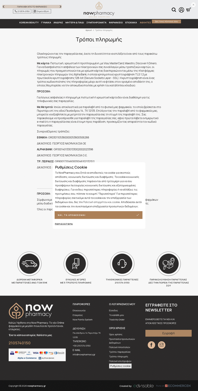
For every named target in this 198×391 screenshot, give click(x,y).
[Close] (193, 4)
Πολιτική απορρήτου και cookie (101, 202)
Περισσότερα (64, 223)
